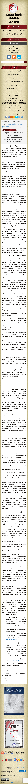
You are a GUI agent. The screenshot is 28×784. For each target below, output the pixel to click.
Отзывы (14, 78)
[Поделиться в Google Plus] (11, 117)
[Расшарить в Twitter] (14, 57)
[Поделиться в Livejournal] (19, 117)
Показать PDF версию (10, 130)
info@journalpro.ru (14, 52)
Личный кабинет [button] (14, 43)
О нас (14, 67)
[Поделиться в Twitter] (16, 117)
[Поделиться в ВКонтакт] (6, 117)
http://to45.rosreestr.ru (12, 639)
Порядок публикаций (14, 71)
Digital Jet (11, 782)
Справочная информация (14, 81)
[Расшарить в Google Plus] (19, 57)
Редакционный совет (14, 88)
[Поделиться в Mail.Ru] (22, 117)
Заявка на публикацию (14, 26)
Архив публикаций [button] (14, 74)
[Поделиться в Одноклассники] (14, 117)
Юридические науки (11, 123)
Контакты (14, 85)
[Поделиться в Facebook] (9, 117)
